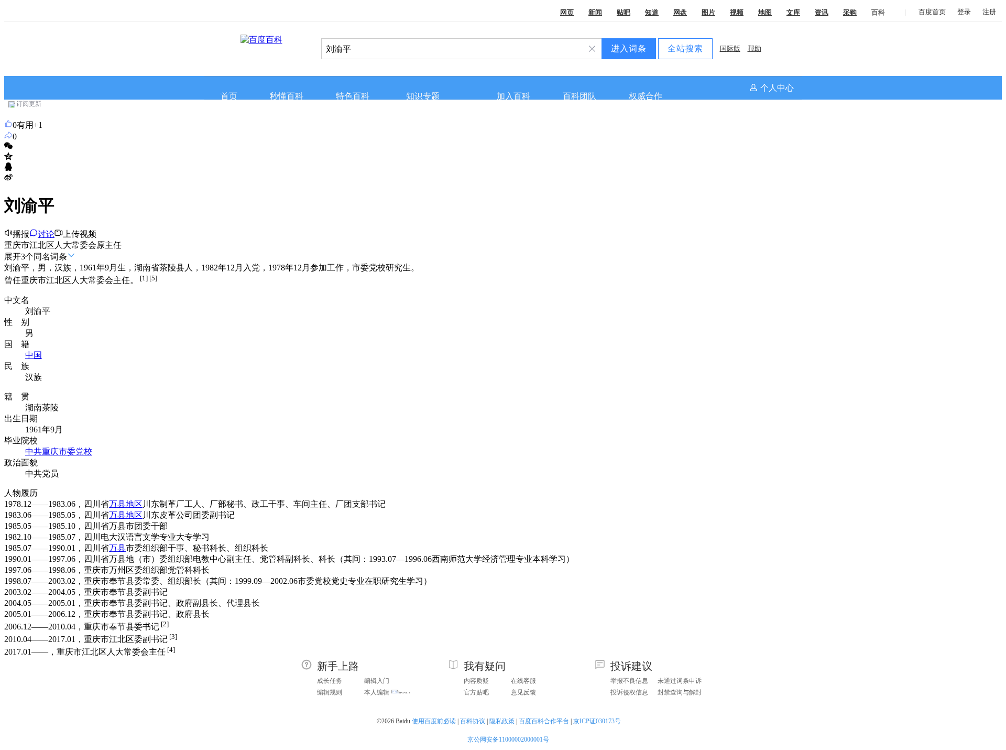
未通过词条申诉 (680, 680)
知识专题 (423, 96)
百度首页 (932, 12)
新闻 (595, 12)
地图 (765, 12)
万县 (117, 548)
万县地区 (126, 503)
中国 (33, 355)
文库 (793, 12)
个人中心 (777, 87)
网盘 (680, 12)
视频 (736, 12)
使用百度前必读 (434, 721)
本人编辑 (376, 692)
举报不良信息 (629, 680)
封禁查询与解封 (680, 692)
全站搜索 (685, 48)
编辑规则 (329, 692)
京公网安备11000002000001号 (508, 739)
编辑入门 (376, 680)
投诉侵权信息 (629, 692)
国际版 (730, 48)
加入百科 (513, 96)
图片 (708, 12)
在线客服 (523, 680)
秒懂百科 (286, 96)
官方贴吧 (476, 692)
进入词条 (629, 48)
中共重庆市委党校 (58, 451)
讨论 (46, 234)
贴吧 (623, 12)
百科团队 (579, 96)
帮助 (754, 48)
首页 (229, 96)
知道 (652, 12)
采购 (850, 12)
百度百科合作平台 (544, 721)
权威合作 (645, 96)
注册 (989, 12)
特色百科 (352, 96)
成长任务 (329, 680)
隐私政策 (502, 721)
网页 (567, 12)
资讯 (821, 12)
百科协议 (472, 721)
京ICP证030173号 (597, 721)
